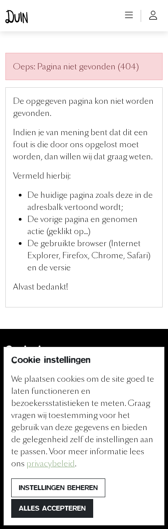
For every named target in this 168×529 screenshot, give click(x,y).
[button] (129, 16)
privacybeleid (50, 463)
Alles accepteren (52, 508)
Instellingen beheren (58, 487)
